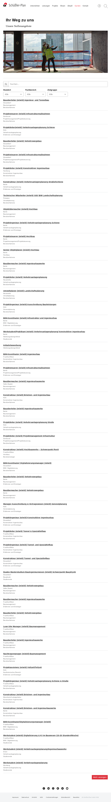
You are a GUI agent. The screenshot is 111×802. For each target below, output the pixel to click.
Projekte (55, 6)
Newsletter (76, 797)
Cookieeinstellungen (52, 797)
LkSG (41, 797)
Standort (7, 90)
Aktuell (70, 6)
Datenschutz (25, 797)
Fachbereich (30, 90)
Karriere (77, 6)
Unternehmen (35, 6)
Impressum (15, 797)
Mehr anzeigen (99, 777)
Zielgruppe (52, 90)
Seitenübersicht (65, 797)
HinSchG (34, 797)
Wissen (62, 6)
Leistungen (46, 6)
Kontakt (85, 6)
